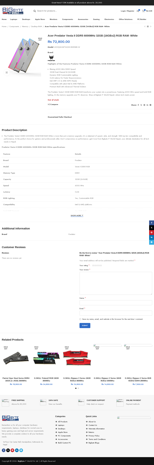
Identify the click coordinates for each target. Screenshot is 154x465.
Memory (25, 26)
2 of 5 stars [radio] (95, 265)
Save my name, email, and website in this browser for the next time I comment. (112, 319)
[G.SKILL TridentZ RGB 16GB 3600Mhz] (46, 358)
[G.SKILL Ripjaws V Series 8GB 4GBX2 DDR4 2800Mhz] (138, 358)
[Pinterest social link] (144, 105)
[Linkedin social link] (147, 105)
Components (14, 26)
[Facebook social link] (138, 105)
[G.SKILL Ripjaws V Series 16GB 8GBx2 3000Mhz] (107, 358)
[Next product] (150, 26)
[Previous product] (144, 26)
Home (4, 26)
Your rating (84, 265)
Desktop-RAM (36, 26)
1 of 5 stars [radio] (93, 265)
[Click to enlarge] (7, 72)
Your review (84, 269)
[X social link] (141, 105)
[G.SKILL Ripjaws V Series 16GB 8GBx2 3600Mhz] (77, 358)
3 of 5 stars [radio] (97, 265)
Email (82, 308)
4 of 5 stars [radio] (99, 265)
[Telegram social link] (150, 105)
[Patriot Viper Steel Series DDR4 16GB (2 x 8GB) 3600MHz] (16, 358)
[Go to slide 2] (78, 388)
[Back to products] (147, 26)
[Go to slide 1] (75, 388)
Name (82, 298)
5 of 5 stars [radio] (101, 265)
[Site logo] (13, 10)
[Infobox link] (20, 402)
